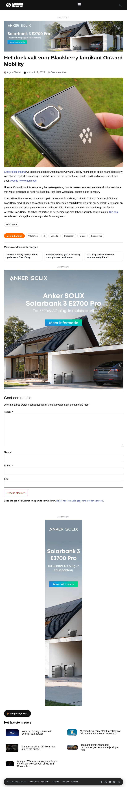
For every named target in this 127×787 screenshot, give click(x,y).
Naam (8, 452)
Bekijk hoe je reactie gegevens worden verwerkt (79, 500)
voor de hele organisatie (23, 180)
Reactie (8, 412)
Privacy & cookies (70, 782)
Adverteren (34, 782)
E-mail (82, 236)
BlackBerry (11, 224)
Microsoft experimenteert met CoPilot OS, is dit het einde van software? (100, 732)
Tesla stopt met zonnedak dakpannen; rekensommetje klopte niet (99, 747)
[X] (106, 782)
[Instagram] (114, 782)
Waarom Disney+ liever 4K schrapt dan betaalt (36, 732)
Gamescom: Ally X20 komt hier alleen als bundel (38, 747)
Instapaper (69, 236)
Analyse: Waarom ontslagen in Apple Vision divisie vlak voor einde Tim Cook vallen (37, 763)
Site (6, 479)
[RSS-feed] (119, 782)
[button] (79, 4)
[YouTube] (110, 782)
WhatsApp (33, 236)
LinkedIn (54, 236)
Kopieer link (96, 236)
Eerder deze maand (15, 172)
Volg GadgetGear (19, 713)
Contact (56, 782)
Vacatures (45, 782)
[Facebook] (101, 782)
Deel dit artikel (14, 236)
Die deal (113, 212)
